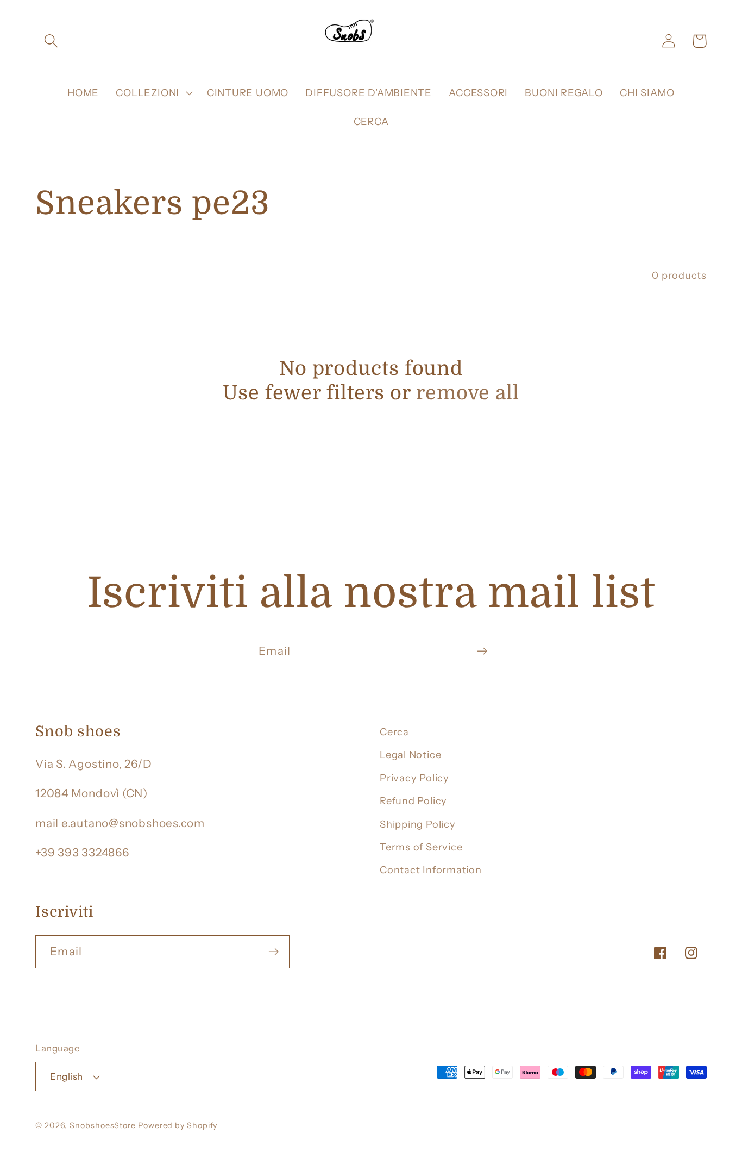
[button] (50, 41)
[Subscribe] (482, 651)
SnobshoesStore (103, 1125)
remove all (467, 393)
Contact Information (431, 869)
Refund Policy (413, 800)
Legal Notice (410, 754)
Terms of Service (421, 847)
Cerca (394, 731)
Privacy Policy (414, 778)
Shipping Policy (418, 824)
